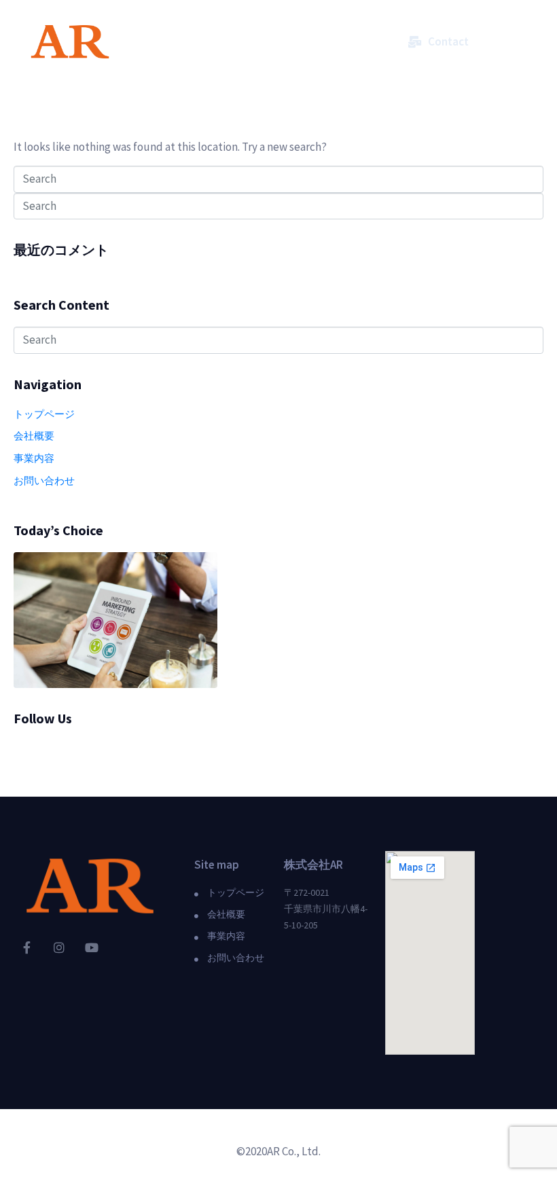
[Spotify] (47, 753)
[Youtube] (92, 947)
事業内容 (34, 458)
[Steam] (71, 753)
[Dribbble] (23, 753)
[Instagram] (59, 947)
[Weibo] (94, 753)
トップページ (44, 414)
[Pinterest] (118, 753)
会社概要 (34, 435)
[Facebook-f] (26, 947)
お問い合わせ (44, 480)
